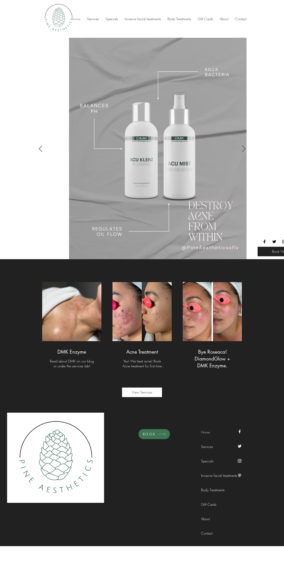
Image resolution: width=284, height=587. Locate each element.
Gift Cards (208, 504)
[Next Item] (244, 148)
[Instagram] (239, 460)
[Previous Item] (40, 148)
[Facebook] (264, 241)
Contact (207, 533)
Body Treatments (211, 490)
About (205, 518)
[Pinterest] (239, 475)
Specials (207, 461)
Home (205, 432)
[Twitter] (274, 241)
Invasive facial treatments (211, 475)
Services (207, 446)
